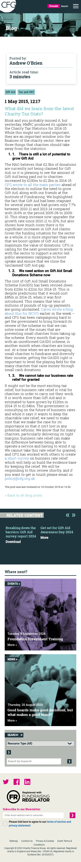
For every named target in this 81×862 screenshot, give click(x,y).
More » (12, 645)
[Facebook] (17, 782)
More (44, 537)
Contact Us (27, 841)
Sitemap (13, 841)
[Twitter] (6, 782)
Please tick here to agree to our (40, 823)
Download (13, 541)
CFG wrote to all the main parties (33, 184)
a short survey (17, 458)
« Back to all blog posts (23, 496)
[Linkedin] (27, 782)
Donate (53, 6)
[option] (23, 533)
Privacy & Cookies (45, 841)
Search (64, 6)
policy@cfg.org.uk (20, 478)
